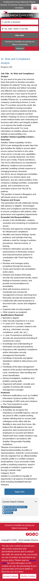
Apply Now (19, 492)
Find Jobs (19, 35)
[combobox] (19, 22)
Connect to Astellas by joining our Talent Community (20, 43)
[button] (19, 502)
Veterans (20, 48)
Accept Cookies (10, 576)
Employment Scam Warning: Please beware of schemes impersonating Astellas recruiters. (19, 5)
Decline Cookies (28, 576)
